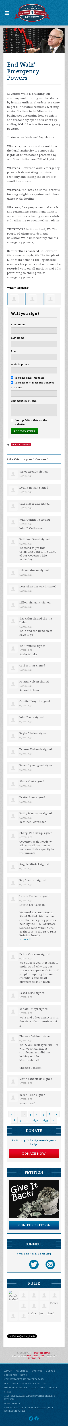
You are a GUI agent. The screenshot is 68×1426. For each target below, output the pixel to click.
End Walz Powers (21, 444)
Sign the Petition (34, 1225)
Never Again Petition (34, 1383)
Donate (50, 1371)
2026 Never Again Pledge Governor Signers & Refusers (29, 1398)
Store (7, 1391)
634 (36, 1120)
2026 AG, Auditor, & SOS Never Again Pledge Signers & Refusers (29, 1409)
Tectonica (34, 1358)
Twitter (39, 1353)
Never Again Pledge (15, 1387)
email (47, 1353)
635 (45, 1120)
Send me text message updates (34, 382)
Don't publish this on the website (31, 422)
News (23, 1375)
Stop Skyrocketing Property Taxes (24, 1379)
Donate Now (34, 1153)
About (8, 1371)
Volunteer (21, 1371)
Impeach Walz (12, 1403)
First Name (18, 324)
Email (15, 351)
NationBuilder (35, 1356)
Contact (37, 1371)
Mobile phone (20, 364)
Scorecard (10, 1375)
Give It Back (11, 1383)
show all (25, 939)
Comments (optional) (25, 400)
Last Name (17, 337)
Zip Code (16, 387)
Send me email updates (30, 377)
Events (53, 1387)
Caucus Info (38, 1387)
